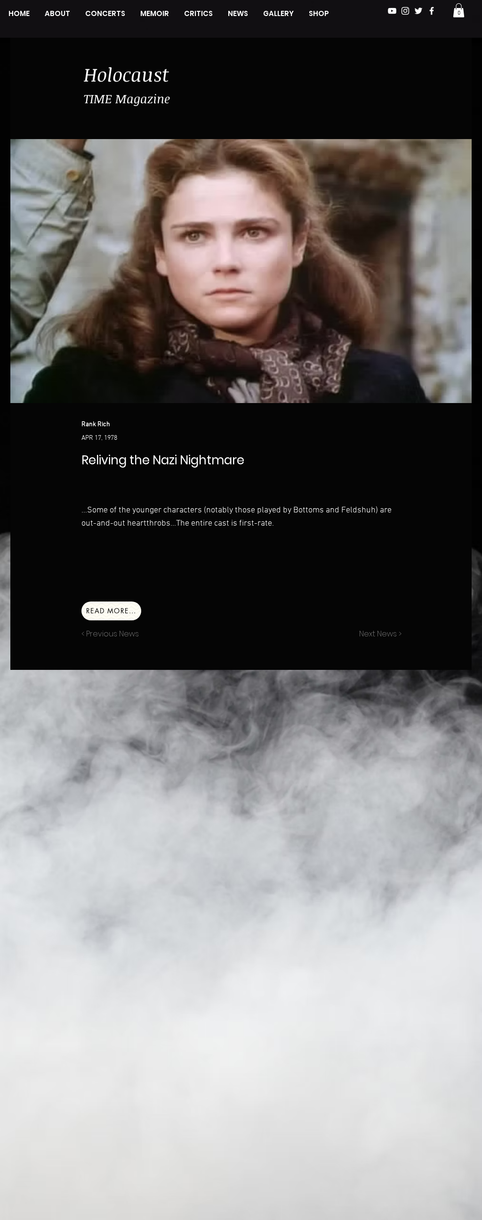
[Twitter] (418, 11)
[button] (459, 10)
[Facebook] (431, 11)
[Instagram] (405, 11)
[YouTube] (392, 11)
